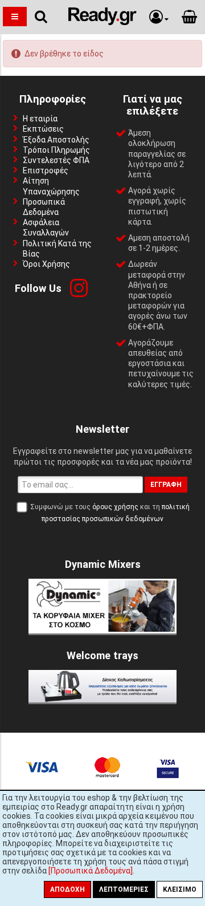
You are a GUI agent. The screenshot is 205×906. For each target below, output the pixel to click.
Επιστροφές (45, 170)
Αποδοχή (67, 889)
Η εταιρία (40, 118)
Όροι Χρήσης (46, 264)
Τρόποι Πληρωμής (56, 150)
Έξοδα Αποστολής (56, 139)
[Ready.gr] (102, 22)
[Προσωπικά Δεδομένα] (90, 870)
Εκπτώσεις (43, 128)
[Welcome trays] (102, 699)
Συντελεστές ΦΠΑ (56, 160)
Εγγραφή (166, 485)
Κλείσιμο (179, 889)
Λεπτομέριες (124, 889)
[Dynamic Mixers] (102, 630)
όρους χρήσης (115, 507)
